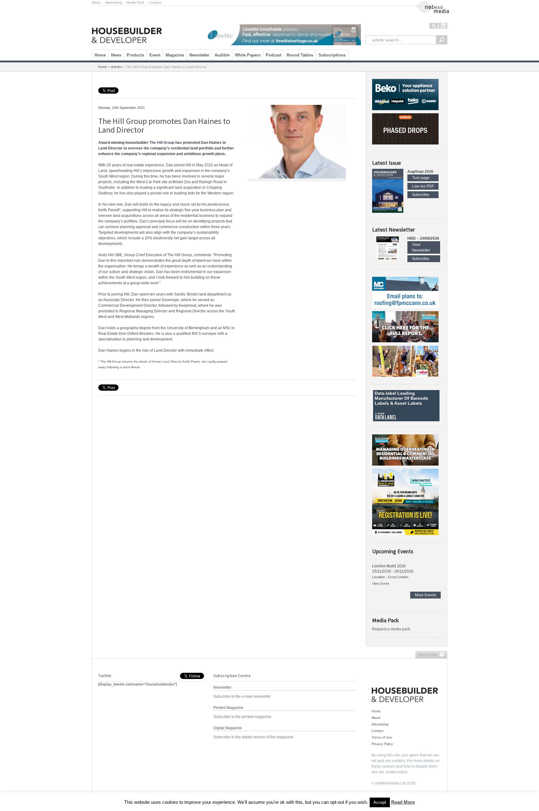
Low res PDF (423, 186)
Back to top (426, 654)
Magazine (175, 55)
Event (154, 55)
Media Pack (135, 2)
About (96, 2)
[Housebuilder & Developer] (127, 26)
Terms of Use (381, 737)
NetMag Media (427, 4)
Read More (403, 802)
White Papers (247, 55)
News (116, 55)
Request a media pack (391, 629)
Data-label (385, 393)
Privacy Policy (382, 744)
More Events (425, 595)
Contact (155, 2)
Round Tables (300, 55)
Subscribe (420, 195)
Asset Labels (408, 403)
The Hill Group (161, 142)
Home (100, 55)
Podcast (273, 55)
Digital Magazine (227, 728)
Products (135, 55)
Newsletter (199, 55)
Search (441, 39)
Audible (222, 55)
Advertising (113, 2)
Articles (116, 67)
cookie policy (396, 772)
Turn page (421, 178)
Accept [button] (379, 802)
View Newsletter (421, 247)
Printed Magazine (228, 708)
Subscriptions (332, 55)
